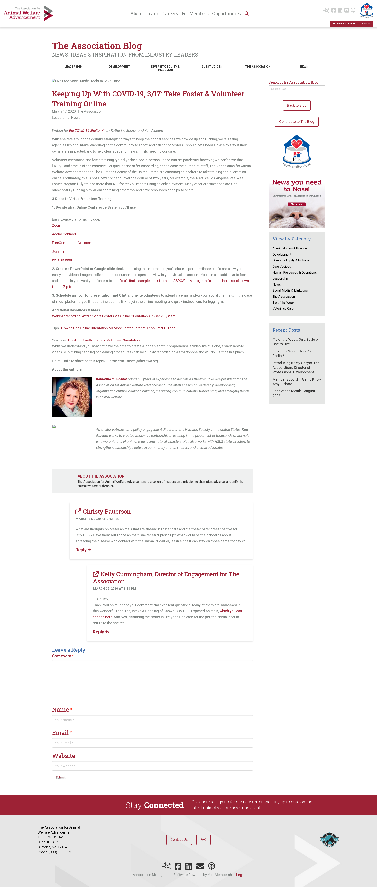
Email (62, 733)
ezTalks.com (62, 260)
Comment (63, 656)
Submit (60, 777)
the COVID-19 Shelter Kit (87, 130)
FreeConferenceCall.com (71, 243)
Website (63, 756)
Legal (240, 875)
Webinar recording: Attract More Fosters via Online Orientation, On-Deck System (114, 316)
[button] (246, 13)
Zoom (56, 225)
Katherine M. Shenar (111, 379)
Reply (81, 550)
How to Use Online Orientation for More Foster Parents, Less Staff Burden (118, 328)
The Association (89, 111)
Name (62, 709)
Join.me (58, 251)
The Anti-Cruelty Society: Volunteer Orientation (103, 340)
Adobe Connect (64, 234)
